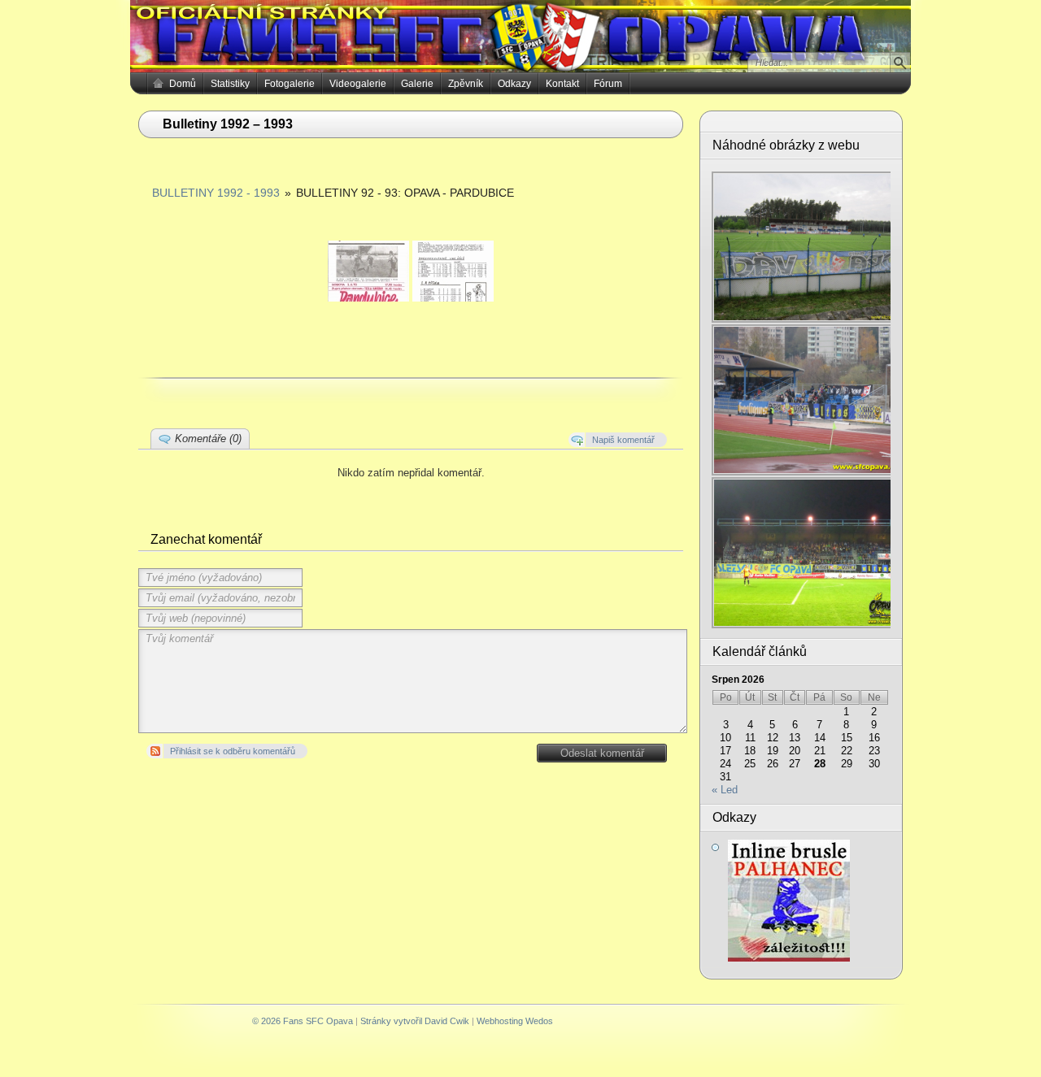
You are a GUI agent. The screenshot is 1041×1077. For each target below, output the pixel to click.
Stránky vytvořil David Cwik (414, 1021)
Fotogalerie (289, 83)
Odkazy (514, 83)
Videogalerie (357, 83)
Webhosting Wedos (515, 1021)
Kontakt (562, 83)
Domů (182, 83)
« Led (725, 790)
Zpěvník (465, 83)
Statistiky (230, 83)
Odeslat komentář (602, 753)
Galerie (417, 83)
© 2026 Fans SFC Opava (302, 1021)
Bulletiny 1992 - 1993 (216, 192)
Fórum (608, 83)
